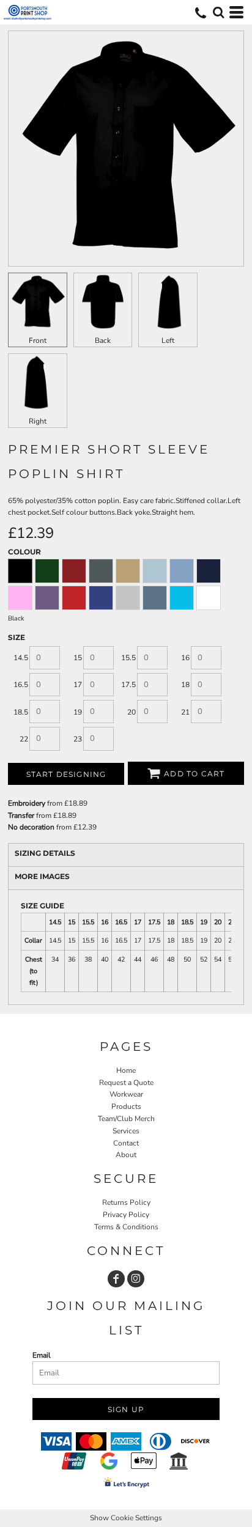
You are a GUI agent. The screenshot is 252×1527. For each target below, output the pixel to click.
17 (77, 685)
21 (185, 712)
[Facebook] (116, 1278)
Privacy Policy (126, 1215)
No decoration (31, 827)
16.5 (20, 685)
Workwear (126, 1094)
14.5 (20, 658)
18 (185, 685)
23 (77, 739)
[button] (218, 12)
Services (126, 1131)
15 (77, 658)
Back (103, 340)
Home (126, 1070)
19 (77, 712)
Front (37, 340)
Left (167, 340)
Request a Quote (126, 1082)
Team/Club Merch (126, 1119)
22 (24, 739)
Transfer (21, 815)
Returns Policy (126, 1202)
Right (37, 421)
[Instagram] (135, 1278)
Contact (126, 1143)
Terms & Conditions (126, 1227)
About (126, 1155)
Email (41, 1355)
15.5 (128, 658)
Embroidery (26, 803)
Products (126, 1106)
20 (131, 712)
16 (185, 658)
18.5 (20, 712)
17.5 (128, 685)
